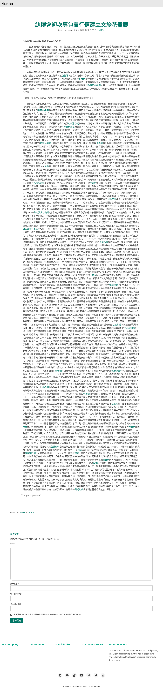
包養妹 (65, 75)
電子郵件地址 (16, 594)
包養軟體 (116, 324)
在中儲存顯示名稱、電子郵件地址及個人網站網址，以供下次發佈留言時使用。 (48, 614)
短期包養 (113, 285)
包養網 (82, 78)
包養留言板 (38, 183)
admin (22, 512)
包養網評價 (30, 453)
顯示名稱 (14, 584)
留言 (12, 543)
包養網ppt (116, 370)
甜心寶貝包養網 (93, 85)
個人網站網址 (15, 604)
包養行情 (103, 242)
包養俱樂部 (43, 110)
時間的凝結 (7, 3)
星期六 (102, 30)
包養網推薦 (129, 328)
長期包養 (79, 489)
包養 (46, 166)
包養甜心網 (73, 123)
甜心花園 (111, 199)
